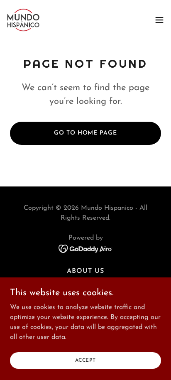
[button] (159, 20)
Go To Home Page (85, 133)
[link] (23, 20)
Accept (85, 360)
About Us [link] (85, 271)
